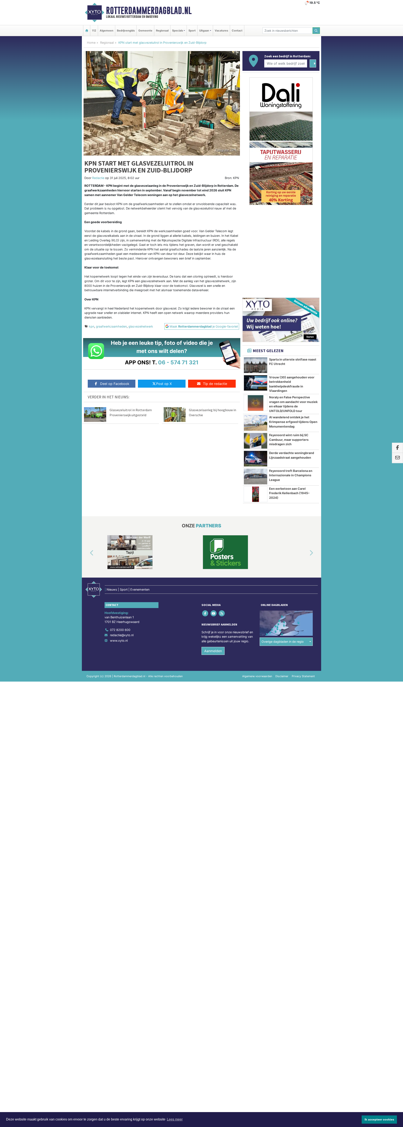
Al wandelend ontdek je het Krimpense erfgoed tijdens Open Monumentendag (293, 421)
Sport (192, 30)
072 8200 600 (120, 630)
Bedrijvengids (126, 30)
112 (94, 30)
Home (91, 42)
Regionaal (162, 30)
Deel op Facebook (114, 384)
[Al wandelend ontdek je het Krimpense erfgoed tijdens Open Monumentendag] (255, 423)
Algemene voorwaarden (257, 676)
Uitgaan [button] (204, 30)
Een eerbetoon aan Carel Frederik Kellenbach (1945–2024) (289, 493)
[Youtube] (214, 613)
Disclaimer (281, 676)
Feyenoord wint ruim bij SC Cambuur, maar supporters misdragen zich (289, 439)
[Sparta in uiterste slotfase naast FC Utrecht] (255, 365)
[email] (397, 458)
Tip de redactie (215, 384)
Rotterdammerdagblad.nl (149, 10)
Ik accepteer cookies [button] (379, 1119)
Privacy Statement (303, 676)
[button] (87, 553)
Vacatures (221, 30)
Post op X (164, 384)
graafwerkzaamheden (111, 326)
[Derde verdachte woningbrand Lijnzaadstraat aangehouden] (255, 459)
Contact (237, 30)
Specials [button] (177, 30)
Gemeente (145, 30)
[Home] (86, 30)
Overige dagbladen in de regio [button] (283, 641)
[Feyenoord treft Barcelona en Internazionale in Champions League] (255, 477)
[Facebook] (206, 613)
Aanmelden (213, 651)
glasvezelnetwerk (140, 326)
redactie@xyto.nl (121, 635)
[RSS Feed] (222, 613)
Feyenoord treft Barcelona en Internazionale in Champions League (290, 475)
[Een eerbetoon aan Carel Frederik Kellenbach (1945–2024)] (255, 494)
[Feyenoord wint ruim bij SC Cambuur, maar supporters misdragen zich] (255, 441)
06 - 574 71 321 (178, 362)
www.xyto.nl (119, 640)
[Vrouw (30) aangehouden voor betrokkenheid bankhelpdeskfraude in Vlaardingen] (255, 383)
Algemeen (106, 30)
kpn (91, 326)
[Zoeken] (316, 30)
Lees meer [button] (175, 1119)
